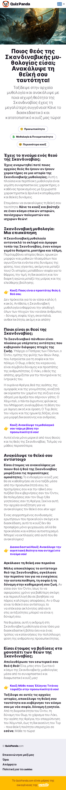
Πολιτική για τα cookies (17, 769)
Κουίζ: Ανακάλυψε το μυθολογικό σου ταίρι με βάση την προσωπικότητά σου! (32, 428)
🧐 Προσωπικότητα (32, 129)
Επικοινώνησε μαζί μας (18, 754)
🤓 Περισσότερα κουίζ (32, 144)
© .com (13, 745)
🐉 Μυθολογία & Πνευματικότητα (32, 136)
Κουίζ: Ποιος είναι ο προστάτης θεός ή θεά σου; (35, 292)
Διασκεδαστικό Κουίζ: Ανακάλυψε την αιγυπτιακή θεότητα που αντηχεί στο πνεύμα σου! (35, 550)
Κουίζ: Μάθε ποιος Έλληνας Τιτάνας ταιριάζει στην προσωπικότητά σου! (34, 687)
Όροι (6, 759)
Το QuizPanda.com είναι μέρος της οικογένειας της (33, 782)
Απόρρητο (9, 764)
